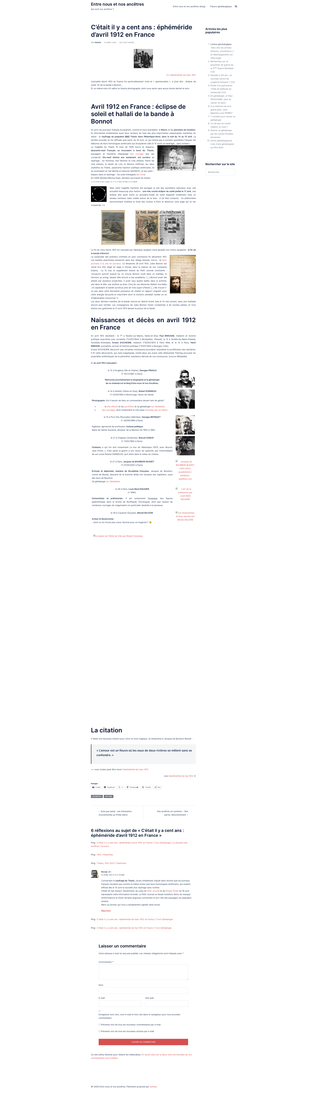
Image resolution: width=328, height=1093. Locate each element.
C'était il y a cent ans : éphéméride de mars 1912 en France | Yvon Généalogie (135, 919)
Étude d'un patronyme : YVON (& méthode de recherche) (222, 89)
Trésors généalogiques (221, 6)
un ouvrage (137, 154)
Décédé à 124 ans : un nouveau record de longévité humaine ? (221, 78)
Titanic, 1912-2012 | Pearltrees (111, 863)
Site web (149, 998)
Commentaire (106, 962)
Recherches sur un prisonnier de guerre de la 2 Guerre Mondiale (222, 65)
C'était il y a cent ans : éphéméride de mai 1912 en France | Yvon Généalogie (134, 928)
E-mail (102, 998)
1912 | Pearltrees (105, 854)
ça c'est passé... (127, 42)
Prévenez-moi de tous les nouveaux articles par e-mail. (128, 1031)
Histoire (108, 796)
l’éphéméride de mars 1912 (135, 769)
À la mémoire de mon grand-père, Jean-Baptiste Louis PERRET (222, 109)
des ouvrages (108, 410)
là (115, 181)
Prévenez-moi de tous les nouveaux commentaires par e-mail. (131, 1024)
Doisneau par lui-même (156, 410)
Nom (101, 985)
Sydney (153, 1086)
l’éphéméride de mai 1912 (181, 776)
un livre (140, 174)
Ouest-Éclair (172, 891)
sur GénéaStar (158, 406)
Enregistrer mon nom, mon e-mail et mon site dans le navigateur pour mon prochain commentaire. (139, 1016)
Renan (98, 42)
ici (92, 181)
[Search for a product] (236, 6)
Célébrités (96, 796)
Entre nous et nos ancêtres (117, 4)
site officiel (112, 406)
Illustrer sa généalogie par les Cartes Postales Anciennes (222, 133)
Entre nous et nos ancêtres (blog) (189, 6)
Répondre (106, 910)
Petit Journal (153, 891)
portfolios (129, 406)
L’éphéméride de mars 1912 (183, 75)
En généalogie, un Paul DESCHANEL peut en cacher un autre (221, 99)
